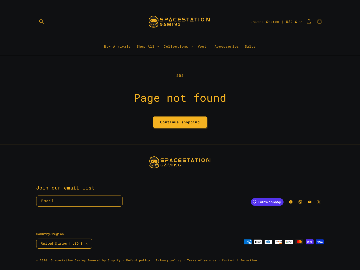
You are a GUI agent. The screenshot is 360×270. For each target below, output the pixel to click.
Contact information (239, 260)
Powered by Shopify (104, 260)
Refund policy (138, 260)
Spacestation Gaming (68, 260)
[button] (41, 21)
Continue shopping (180, 122)
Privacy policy (168, 260)
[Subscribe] (117, 201)
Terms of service (201, 260)
